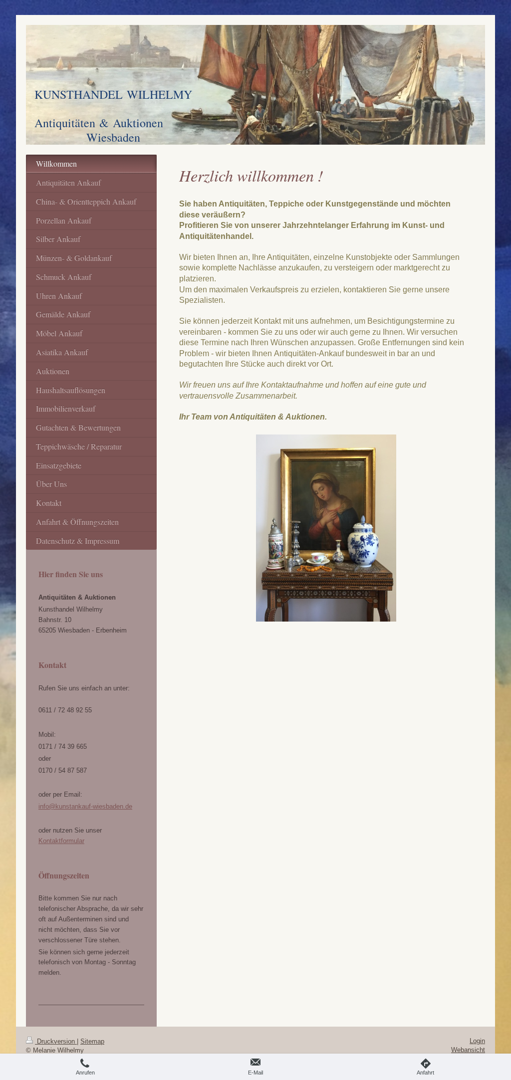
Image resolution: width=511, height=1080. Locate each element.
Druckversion (56, 1041)
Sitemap (92, 1041)
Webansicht (468, 1050)
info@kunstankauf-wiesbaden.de (85, 806)
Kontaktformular (61, 841)
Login (477, 1041)
